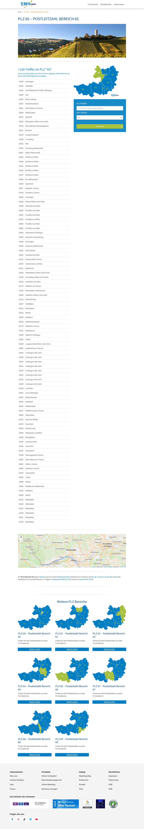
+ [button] (21, 537)
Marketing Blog (85, 776)
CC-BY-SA (122, 567)
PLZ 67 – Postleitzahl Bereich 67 (109, 688)
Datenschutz (114, 780)
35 (93, 577)
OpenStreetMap (108, 567)
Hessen (42, 577)
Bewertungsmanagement (52, 780)
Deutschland (119, 4)
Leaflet (94, 567)
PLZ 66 (89, 579)
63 (106, 577)
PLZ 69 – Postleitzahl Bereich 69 (71, 740)
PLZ (19, 12)
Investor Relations (17, 780)
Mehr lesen (34, 649)
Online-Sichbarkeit (49, 776)
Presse (12, 789)
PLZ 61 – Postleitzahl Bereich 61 (71, 635)
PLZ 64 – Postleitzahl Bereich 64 (34, 688)
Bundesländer (106, 4)
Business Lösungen (49, 789)
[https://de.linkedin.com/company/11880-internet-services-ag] (30, 819)
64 (108, 577)
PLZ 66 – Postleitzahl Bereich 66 (71, 688)
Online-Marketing (48, 784)
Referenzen (83, 780)
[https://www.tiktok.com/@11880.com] (24, 819)
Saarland (82, 579)
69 (116, 577)
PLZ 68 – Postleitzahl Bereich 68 (34, 740)
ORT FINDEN (81, 112)
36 (95, 577)
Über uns (13, 776)
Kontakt (82, 784)
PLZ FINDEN (81, 103)
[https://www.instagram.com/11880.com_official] (18, 819)
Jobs (12, 784)
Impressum (113, 776)
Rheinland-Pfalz (63, 577)
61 (103, 577)
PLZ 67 (68, 579)
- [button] (21, 540)
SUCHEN (100, 126)
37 (98, 577)
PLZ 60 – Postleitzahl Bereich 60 (34, 635)
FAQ (81, 789)
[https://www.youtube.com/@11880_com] (36, 819)
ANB (110, 789)
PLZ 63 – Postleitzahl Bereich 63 (109, 635)
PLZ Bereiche (93, 4)
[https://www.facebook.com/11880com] (12, 819)
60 (100, 577)
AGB (110, 784)
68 (111, 577)
